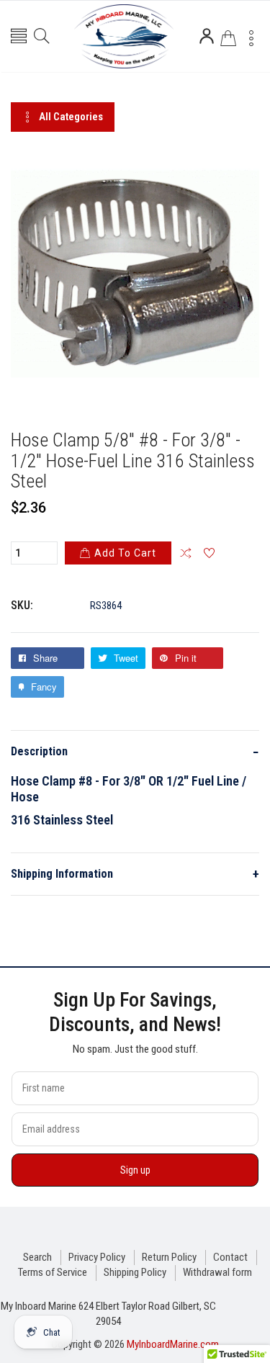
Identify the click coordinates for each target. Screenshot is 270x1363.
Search (37, 1257)
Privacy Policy (96, 1257)
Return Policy (169, 1257)
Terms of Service (52, 1272)
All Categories (71, 116)
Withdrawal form (217, 1272)
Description (135, 752)
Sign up (135, 1170)
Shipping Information (135, 873)
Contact (230, 1257)
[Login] (206, 36)
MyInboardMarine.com (173, 1344)
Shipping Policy (135, 1272)
